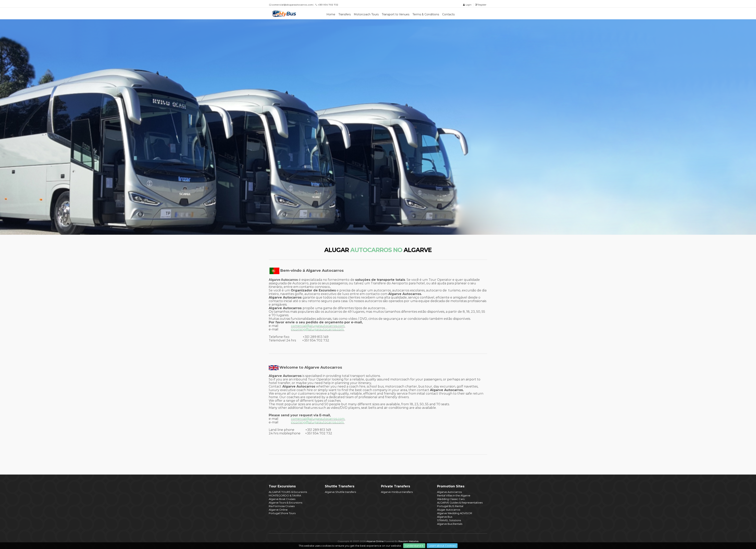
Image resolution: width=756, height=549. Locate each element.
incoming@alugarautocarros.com (317, 422)
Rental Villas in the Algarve (453, 495)
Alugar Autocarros (448, 509)
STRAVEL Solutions (449, 520)
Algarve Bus (444, 516)
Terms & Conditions (425, 14)
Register (482, 4)
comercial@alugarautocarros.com (318, 419)
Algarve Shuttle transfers (340, 491)
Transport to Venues (395, 14)
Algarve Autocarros (449, 491)
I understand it (414, 545)
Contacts (448, 14)
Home (330, 14)
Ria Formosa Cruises (282, 506)
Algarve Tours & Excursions (285, 502)
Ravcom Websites (408, 541)
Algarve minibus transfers (397, 491)
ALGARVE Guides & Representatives (460, 502)
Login (468, 4)
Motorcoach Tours (366, 14)
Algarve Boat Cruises (282, 499)
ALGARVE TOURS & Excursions (288, 491)
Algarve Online (278, 509)
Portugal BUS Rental (450, 506)
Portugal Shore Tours (282, 513)
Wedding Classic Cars (450, 499)
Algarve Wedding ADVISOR (454, 513)
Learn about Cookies (442, 545)
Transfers (344, 14)
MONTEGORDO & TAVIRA (285, 495)
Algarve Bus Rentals (449, 523)
